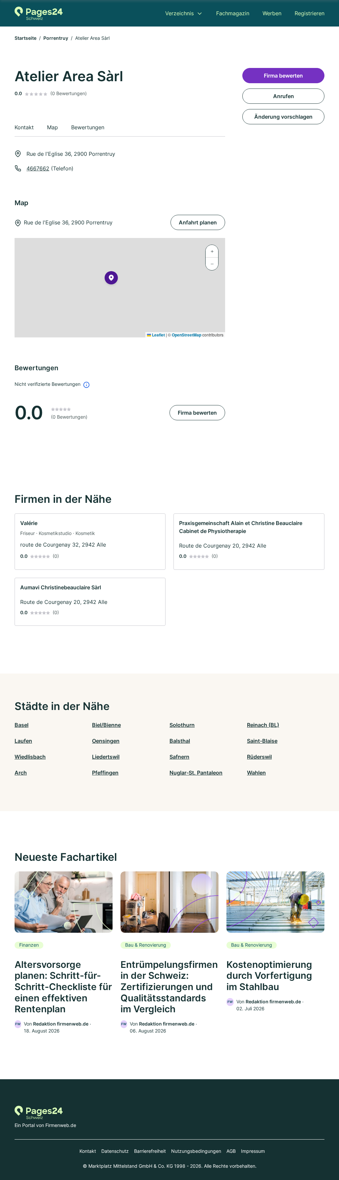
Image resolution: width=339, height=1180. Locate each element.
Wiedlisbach (30, 756)
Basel (21, 725)
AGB (231, 1151)
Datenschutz (115, 1151)
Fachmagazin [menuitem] (232, 13)
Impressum (253, 1151)
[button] (111, 279)
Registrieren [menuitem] (309, 13)
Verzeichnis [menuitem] (179, 13)
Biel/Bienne (106, 725)
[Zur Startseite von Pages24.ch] (39, 13)
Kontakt (87, 1151)
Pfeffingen (105, 772)
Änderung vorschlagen (283, 116)
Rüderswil (259, 756)
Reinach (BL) (263, 725)
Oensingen (106, 741)
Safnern (179, 756)
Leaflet (158, 335)
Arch (21, 772)
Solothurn (182, 725)
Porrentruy (55, 38)
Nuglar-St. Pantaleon (196, 772)
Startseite (25, 38)
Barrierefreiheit (150, 1151)
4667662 (37, 168)
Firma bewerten (197, 412)
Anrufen (283, 96)
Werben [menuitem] (272, 13)
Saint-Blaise (262, 741)
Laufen (23, 741)
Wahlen (256, 772)
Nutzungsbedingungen (196, 1151)
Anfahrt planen (198, 222)
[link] (90, 541)
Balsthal (180, 741)
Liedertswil (106, 756)
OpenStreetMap (186, 335)
